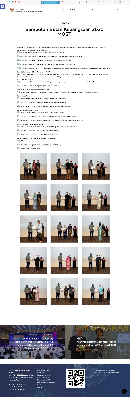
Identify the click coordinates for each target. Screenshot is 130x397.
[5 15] (33, 213)
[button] (2, 6)
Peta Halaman (41, 385)
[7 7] (96, 213)
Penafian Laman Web (43, 380)
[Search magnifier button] (58, 2)
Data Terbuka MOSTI (43, 370)
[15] (64, 307)
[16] (96, 307)
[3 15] (96, 181)
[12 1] (64, 275)
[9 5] (64, 244)
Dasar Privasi (41, 372)
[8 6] (33, 244)
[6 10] (64, 213)
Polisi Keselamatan (43, 377)
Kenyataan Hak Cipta (43, 375)
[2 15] (64, 181)
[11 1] (33, 275)
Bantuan (39, 387)
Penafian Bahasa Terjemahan (46, 382)
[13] (96, 275)
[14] (33, 307)
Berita (65, 23)
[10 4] (96, 244)
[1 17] (33, 181)
